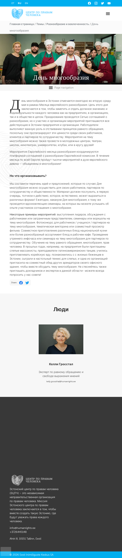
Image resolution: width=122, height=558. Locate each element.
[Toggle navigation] (107, 14)
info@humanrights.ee (22, 528)
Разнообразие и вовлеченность (67, 24)
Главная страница (22, 24)
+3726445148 (18, 532)
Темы (40, 24)
